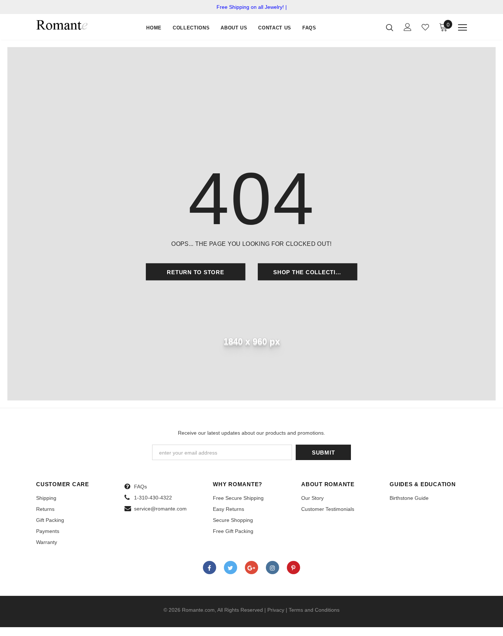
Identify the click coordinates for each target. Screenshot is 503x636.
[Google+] (251, 567)
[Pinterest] (293, 567)
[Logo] (62, 24)
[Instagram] (272, 567)
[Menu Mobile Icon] (462, 27)
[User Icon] (408, 27)
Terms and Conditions (314, 610)
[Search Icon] (389, 27)
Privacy (275, 610)
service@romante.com (160, 509)
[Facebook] (209, 567)
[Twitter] (230, 567)
